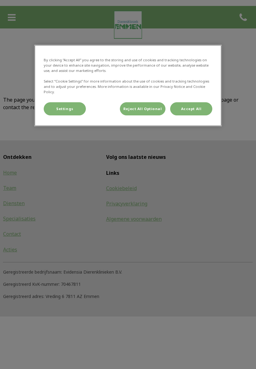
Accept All (191, 108)
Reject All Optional (142, 108)
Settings (64, 108)
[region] (128, 85)
